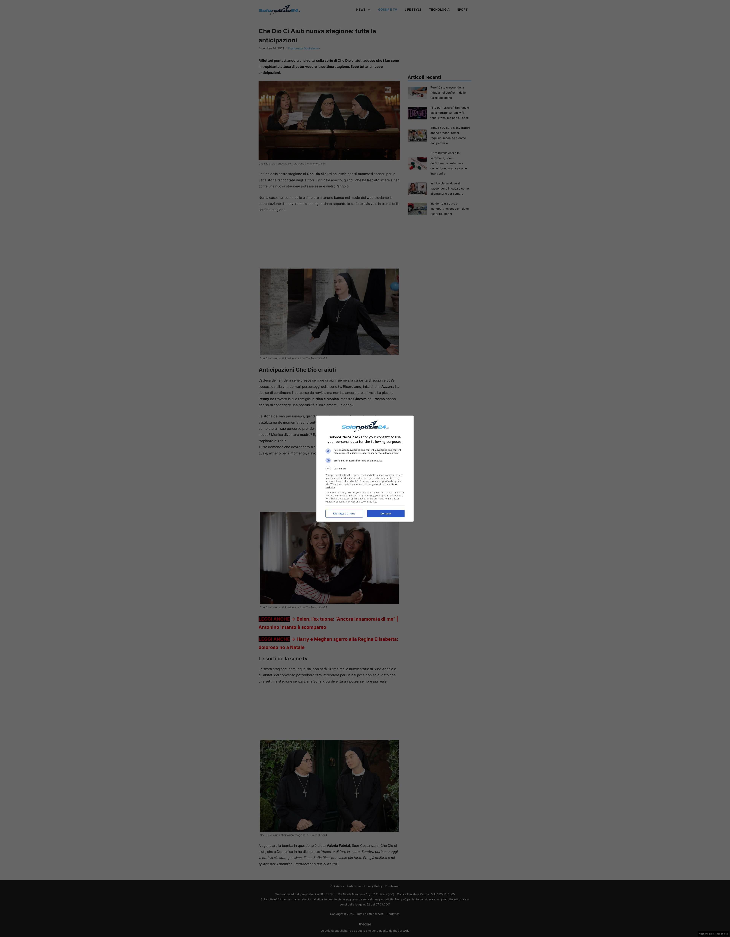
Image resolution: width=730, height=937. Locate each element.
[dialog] (365, 469)
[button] (365, 468)
